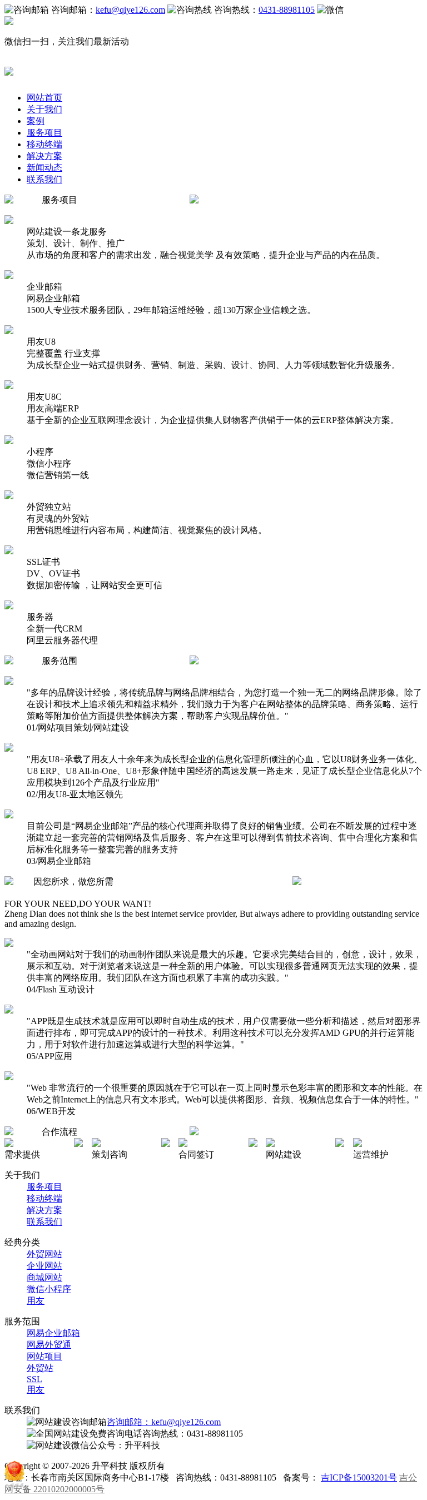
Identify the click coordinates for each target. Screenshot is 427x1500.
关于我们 (44, 109)
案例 (35, 121)
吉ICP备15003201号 (359, 1477)
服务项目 (44, 132)
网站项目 (44, 1356)
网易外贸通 (49, 1344)
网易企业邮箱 (53, 1333)
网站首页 (44, 97)
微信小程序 (49, 1289)
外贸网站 (44, 1254)
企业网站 (44, 1265)
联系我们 (44, 179)
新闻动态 (44, 167)
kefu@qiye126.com (130, 9)
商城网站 (44, 1277)
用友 (35, 1300)
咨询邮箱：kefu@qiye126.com (164, 1422)
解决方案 (44, 156)
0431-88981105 (287, 9)
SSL (34, 1379)
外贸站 (40, 1368)
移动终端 (44, 144)
